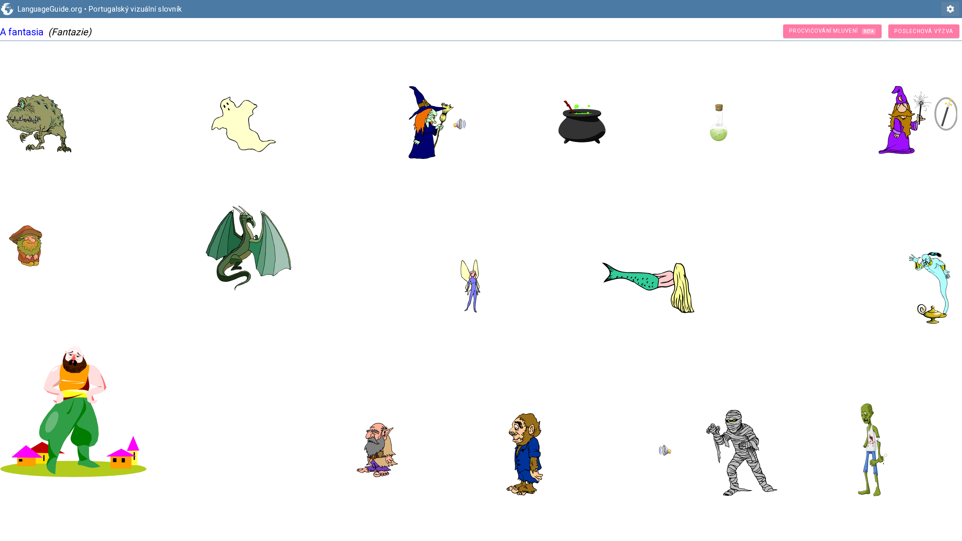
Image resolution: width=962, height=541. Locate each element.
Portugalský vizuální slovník (135, 9)
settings (950, 9)
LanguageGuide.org (49, 9)
